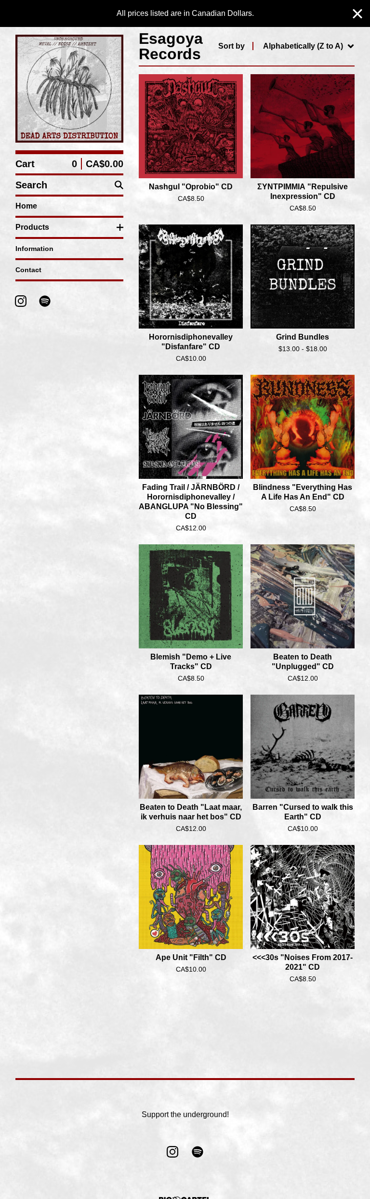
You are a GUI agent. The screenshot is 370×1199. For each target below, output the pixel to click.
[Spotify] (45, 301)
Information (34, 248)
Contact (28, 270)
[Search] (119, 185)
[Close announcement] (357, 13)
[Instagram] (21, 301)
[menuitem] (286, 46)
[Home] (69, 89)
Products (32, 227)
